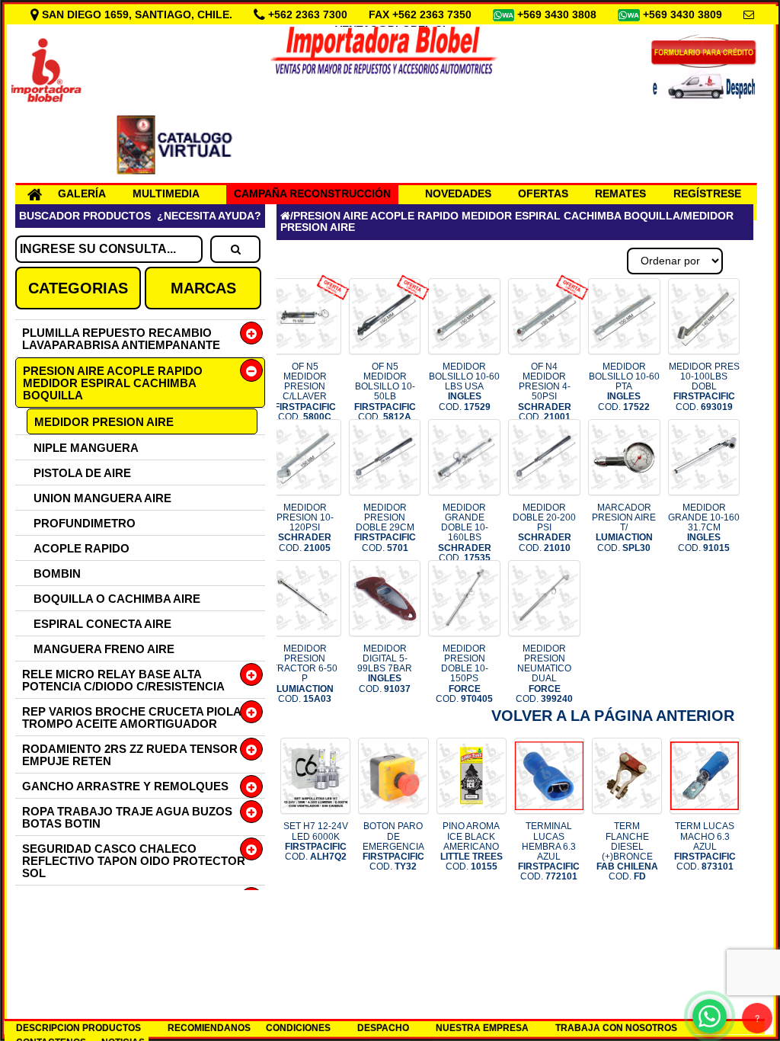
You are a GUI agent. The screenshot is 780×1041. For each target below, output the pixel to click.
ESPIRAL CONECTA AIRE (102, 623)
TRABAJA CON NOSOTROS (616, 1028)
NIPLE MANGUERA (86, 447)
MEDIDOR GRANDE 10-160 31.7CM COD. (704, 527)
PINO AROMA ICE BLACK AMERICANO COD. (471, 846)
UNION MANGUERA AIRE (102, 498)
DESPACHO (383, 1028)
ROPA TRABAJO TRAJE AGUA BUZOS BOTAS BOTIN (127, 817)
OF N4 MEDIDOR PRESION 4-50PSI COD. (544, 391)
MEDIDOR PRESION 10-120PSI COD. (305, 527)
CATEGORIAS (78, 288)
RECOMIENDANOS (209, 1028)
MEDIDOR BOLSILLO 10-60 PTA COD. (624, 386)
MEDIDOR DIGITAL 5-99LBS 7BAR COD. (384, 668)
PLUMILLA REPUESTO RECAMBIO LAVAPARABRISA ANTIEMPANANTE (121, 338)
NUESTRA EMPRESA (482, 1028)
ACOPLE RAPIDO (81, 548)
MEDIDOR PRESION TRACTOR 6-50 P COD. (304, 673)
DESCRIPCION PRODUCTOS (78, 1028)
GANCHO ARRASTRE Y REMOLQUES (125, 786)
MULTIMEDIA (166, 193)
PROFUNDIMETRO (85, 523)
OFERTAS (543, 193)
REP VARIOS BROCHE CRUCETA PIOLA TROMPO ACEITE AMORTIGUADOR (131, 717)
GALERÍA (82, 193)
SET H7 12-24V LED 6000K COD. (315, 841)
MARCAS (203, 288)
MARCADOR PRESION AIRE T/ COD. (624, 527)
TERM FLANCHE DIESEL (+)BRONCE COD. (627, 851)
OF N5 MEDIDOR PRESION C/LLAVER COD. (305, 391)
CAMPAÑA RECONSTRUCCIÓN (312, 193)
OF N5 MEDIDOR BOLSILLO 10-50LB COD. (385, 391)
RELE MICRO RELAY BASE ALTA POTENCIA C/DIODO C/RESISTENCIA (123, 680)
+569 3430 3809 (684, 14)
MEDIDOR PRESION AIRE (104, 421)
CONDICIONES (298, 1028)
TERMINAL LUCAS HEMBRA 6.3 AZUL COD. (549, 851)
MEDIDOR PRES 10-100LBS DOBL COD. (704, 386)
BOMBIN (57, 573)
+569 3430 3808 (558, 14)
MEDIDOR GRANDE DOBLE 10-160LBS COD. (464, 532)
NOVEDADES (458, 193)
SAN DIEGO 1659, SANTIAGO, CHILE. (137, 14)
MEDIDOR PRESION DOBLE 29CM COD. (385, 527)
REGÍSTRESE (707, 193)
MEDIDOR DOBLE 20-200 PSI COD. (544, 527)
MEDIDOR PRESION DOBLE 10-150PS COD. (464, 673)
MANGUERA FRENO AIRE (104, 648)
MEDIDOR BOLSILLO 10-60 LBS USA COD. (464, 386)
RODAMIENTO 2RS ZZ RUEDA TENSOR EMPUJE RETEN (130, 754)
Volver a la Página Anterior (612, 715)
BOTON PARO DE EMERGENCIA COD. (393, 846)
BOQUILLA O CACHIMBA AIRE (117, 598)
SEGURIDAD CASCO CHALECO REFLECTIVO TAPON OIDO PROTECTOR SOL (133, 860)
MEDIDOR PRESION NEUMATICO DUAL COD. (544, 673)
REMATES (620, 193)
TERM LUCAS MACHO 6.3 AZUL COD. (705, 846)
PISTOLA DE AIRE (82, 472)
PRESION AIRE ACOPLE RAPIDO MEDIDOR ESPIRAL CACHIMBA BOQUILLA (113, 383)
